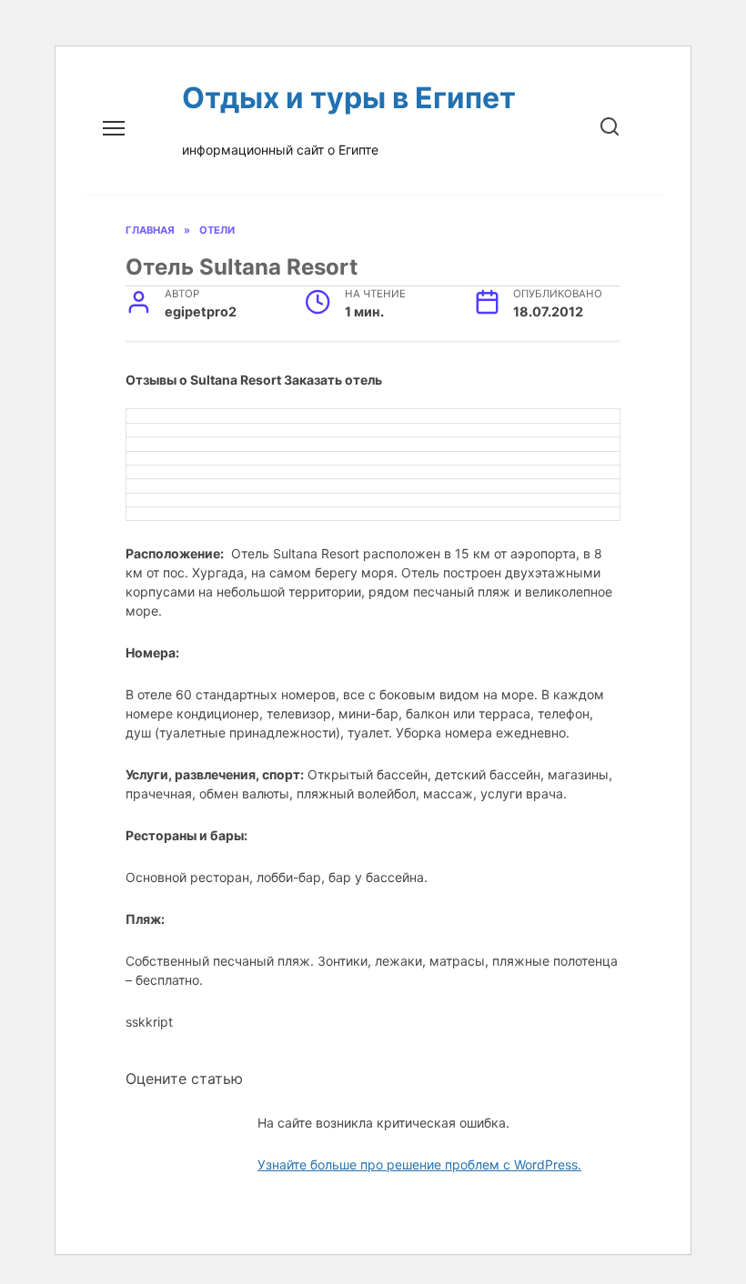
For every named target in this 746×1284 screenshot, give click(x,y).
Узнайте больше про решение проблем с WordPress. (419, 1164)
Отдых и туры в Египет (349, 97)
